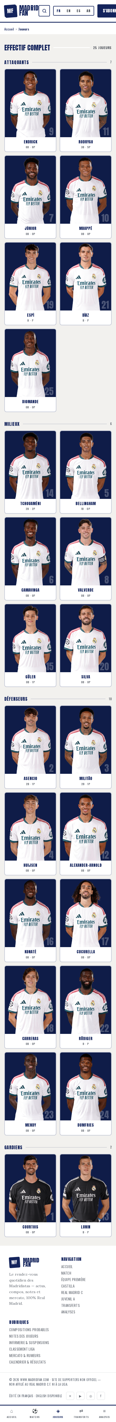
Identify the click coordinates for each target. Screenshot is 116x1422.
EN (69, 10)
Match (66, 1273)
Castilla (67, 1286)
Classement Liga (22, 1349)
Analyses (68, 1312)
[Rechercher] (44, 10)
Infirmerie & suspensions (29, 1342)
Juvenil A (68, 1299)
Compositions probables (29, 1329)
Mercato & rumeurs (25, 1355)
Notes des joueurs (24, 1336)
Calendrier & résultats (27, 1362)
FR (59, 10)
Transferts (70, 1305)
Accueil (9, 29)
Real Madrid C (72, 1292)
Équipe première (73, 1279)
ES (79, 10)
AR (89, 10)
